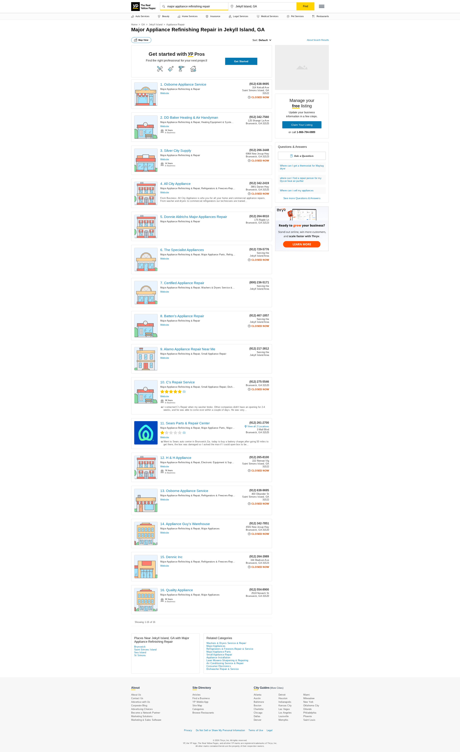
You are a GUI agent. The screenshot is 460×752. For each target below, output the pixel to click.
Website (164, 93)
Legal (269, 730)
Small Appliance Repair (213, 353)
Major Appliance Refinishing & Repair (180, 89)
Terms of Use (256, 730)
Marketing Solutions (142, 716)
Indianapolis (285, 702)
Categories (198, 709)
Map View (143, 40)
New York (308, 702)
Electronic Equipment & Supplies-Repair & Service (228, 462)
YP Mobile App (200, 702)
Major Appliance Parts (213, 254)
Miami (306, 694)
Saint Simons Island (145, 649)
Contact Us (137, 698)
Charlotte (258, 709)
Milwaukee (309, 698)
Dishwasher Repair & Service (222, 669)
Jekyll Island (156, 24)
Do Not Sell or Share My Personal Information (220, 730)
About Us (136, 694)
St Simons (140, 655)
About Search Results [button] (318, 40)
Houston (283, 698)
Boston (257, 705)
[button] (321, 6)
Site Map (197, 705)
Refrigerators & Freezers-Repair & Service (224, 188)
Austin (257, 698)
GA (143, 24)
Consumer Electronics (218, 666)
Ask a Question (304, 155)
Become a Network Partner (145, 712)
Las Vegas (284, 709)
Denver (257, 720)
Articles (196, 694)
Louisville (284, 716)
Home (134, 24)
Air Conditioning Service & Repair (224, 663)
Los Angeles (285, 712)
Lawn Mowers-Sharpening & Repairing (227, 660)
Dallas (257, 716)
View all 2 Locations (258, 426)
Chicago (258, 712)
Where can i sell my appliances (297, 190)
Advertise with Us (140, 702)
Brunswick (140, 646)
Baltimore (259, 702)
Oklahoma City (311, 705)
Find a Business (201, 698)
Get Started (241, 61)
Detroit (282, 694)
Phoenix (307, 716)
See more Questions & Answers (301, 198)
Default (263, 40)
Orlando (307, 709)
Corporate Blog (139, 705)
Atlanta (257, 694)
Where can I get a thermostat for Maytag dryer (302, 167)
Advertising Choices (142, 709)
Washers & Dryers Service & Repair (220, 287)
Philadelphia (309, 712)
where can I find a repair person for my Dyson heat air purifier (300, 179)
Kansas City (285, 705)
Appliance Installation (218, 657)
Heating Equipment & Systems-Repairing (223, 122)
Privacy (188, 730)
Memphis (283, 720)
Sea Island (140, 652)
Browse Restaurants (203, 712)
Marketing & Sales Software (146, 720)
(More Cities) (276, 688)
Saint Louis (309, 720)
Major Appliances (235, 428)
